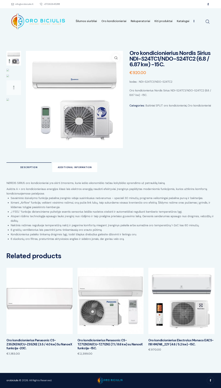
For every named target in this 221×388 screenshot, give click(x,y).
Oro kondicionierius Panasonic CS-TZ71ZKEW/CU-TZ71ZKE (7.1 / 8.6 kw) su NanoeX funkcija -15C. (110, 344)
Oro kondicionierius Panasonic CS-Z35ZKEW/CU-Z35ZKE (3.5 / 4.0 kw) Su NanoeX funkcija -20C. (39, 344)
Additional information (75, 167)
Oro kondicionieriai (199, 105)
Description (29, 167)
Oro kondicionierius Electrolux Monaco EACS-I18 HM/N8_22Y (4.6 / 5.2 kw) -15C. (181, 342)
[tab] (29, 167)
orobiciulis (12, 380)
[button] (35, 301)
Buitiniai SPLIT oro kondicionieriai (166, 105)
